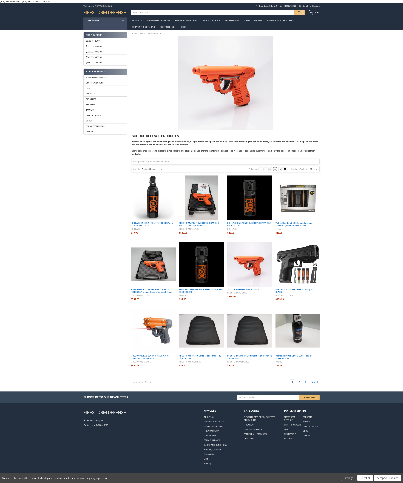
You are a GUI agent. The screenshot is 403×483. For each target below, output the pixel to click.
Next (314, 382)
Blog (183, 27)
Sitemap (207, 463)
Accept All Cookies (387, 478)
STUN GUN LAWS (253, 20)
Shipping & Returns (143, 27)
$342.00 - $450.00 (94, 57)
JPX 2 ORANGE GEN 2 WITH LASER (243, 289)
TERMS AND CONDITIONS (280, 20)
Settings (348, 478)
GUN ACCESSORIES (253, 429)
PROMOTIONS (232, 20)
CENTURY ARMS (93, 115)
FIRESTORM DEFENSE (96, 77)
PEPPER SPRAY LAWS (186, 20)
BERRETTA (90, 104)
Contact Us (167, 27)
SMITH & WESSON (94, 83)
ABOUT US (137, 20)
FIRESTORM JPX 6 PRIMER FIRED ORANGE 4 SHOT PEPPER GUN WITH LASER (199, 224)
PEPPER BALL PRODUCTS (255, 434)
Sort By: (136, 169)
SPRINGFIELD (92, 93)
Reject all (365, 478)
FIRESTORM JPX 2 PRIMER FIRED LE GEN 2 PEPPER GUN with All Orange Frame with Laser (152, 290)
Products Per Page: (299, 169)
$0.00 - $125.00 (92, 41)
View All (89, 131)
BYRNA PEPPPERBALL (96, 126)
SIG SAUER (91, 99)
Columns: (253, 169)
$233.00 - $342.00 (94, 52)
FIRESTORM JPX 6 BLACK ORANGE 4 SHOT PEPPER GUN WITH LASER (150, 357)
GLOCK (89, 121)
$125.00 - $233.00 (94, 46)
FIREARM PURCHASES (158, 20)
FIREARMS (249, 425)
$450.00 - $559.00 (94, 62)
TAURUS (90, 110)
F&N (88, 88)
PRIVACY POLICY (211, 20)
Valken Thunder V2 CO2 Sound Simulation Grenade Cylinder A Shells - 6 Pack (294, 224)
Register (316, 6)
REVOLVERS (249, 438)
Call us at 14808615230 (97, 425)
